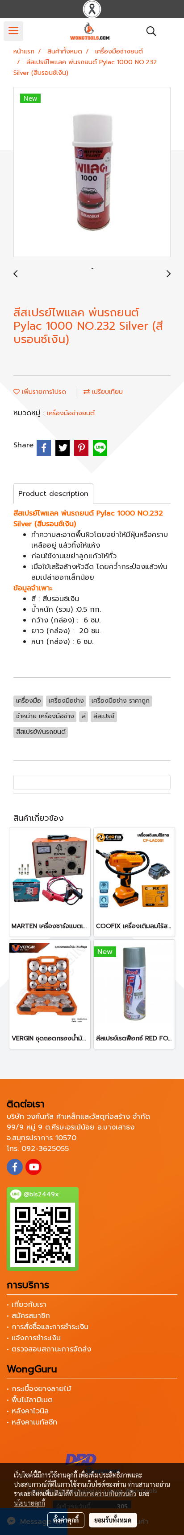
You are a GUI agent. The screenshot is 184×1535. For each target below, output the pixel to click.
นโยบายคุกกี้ (29, 1503)
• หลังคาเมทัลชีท (32, 1422)
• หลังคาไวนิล (28, 1411)
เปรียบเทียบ (106, 392)
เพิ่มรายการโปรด (43, 392)
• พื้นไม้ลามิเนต (30, 1400)
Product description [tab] (53, 493)
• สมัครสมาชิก (28, 1315)
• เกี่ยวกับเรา (26, 1304)
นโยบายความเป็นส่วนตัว (105, 1494)
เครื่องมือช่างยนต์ (71, 413)
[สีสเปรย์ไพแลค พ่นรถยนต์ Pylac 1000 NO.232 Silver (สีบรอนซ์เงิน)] (92, 172)
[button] (148, 31)
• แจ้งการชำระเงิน (34, 1338)
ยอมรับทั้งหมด (113, 1520)
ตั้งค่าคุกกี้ (66, 1520)
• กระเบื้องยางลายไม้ (39, 1389)
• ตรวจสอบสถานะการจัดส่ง (49, 1349)
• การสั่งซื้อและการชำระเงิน (47, 1327)
